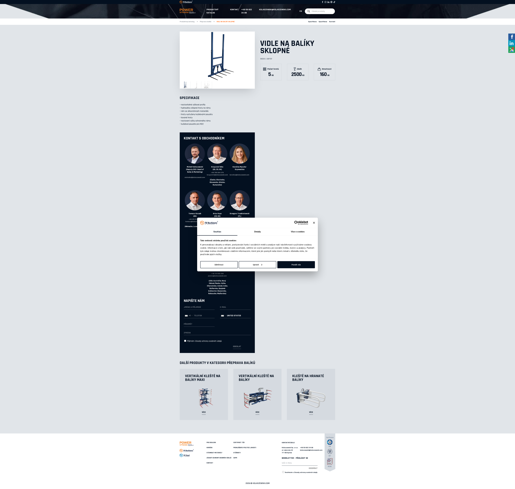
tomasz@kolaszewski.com (195, 222)
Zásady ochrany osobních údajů (208, 341)
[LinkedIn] (328, 2)
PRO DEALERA (211, 443)
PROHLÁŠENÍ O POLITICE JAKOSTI (244, 448)
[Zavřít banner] (314, 223)
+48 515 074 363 (195, 219)
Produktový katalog (212, 11)
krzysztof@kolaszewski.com (217, 175)
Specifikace (312, 22)
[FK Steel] (193, 455)
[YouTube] (331, 2)
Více (204, 412)
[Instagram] (325, 2)
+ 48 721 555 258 (217, 274)
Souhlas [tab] (217, 231)
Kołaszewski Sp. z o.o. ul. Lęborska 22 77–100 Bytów (290, 450)
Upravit (256, 264)
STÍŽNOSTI (237, 453)
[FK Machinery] (193, 450)
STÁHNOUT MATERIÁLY (214, 453)
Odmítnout (219, 264)
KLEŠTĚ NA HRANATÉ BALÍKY (308, 378)
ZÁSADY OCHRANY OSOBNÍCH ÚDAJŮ (219, 458)
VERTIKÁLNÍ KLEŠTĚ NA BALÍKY (256, 378)
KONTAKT (210, 463)
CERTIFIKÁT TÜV (238, 443)
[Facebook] (322, 2)
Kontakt (234, 9)
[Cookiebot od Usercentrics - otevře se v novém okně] (296, 223)
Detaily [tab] (257, 231)
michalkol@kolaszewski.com (195, 177)
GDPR (235, 458)
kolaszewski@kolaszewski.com (275, 9)
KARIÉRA (209, 448)
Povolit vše (296, 264)
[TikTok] (334, 2)
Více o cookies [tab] (298, 231)
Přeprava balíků (205, 22)
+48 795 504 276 (217, 173)
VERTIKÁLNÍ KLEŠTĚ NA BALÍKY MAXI (202, 378)
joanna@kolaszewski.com (217, 276)
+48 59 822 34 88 (246, 11)
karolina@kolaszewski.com (239, 175)
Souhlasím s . (301, 472)
